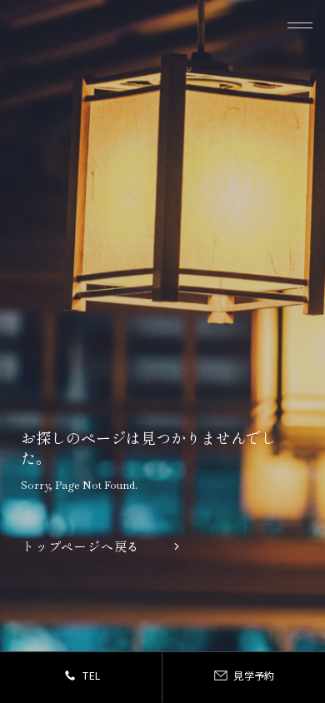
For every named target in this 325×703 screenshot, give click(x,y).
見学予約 (254, 675)
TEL (91, 675)
